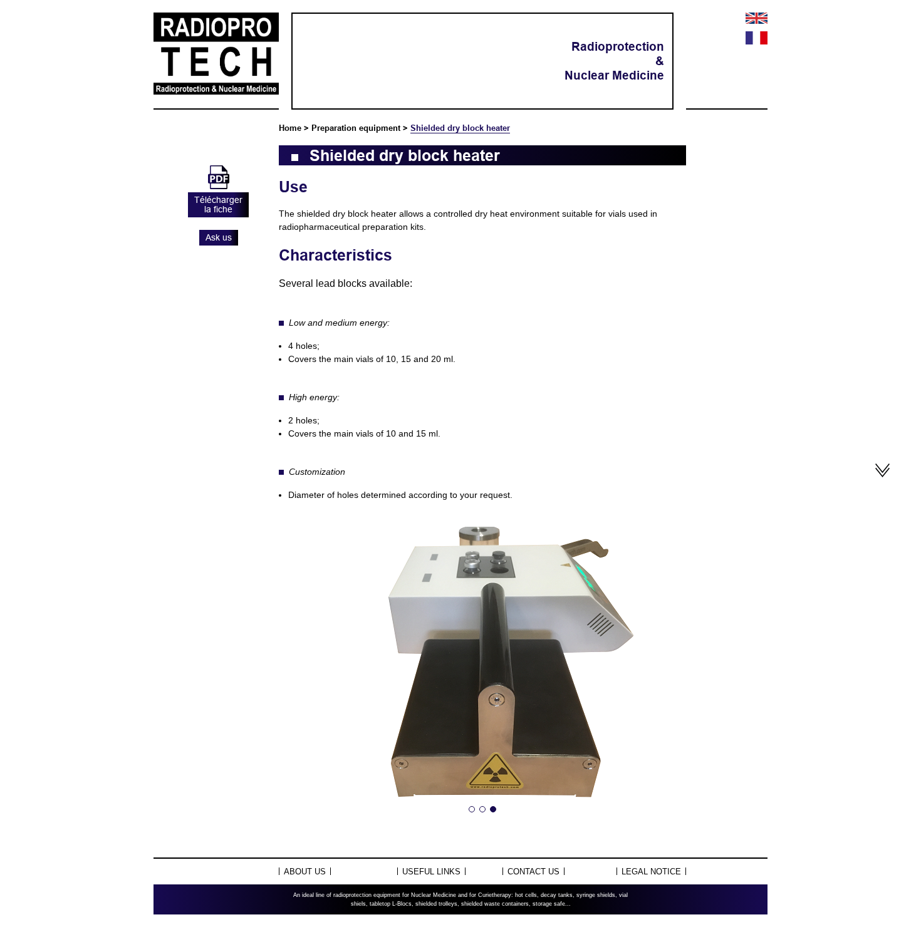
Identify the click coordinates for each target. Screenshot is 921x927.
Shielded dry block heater (460, 128)
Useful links (431, 871)
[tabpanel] (482, 677)
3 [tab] (493, 809)
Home (290, 128)
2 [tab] (482, 809)
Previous (301, 677)
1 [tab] (472, 809)
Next (663, 677)
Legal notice (651, 871)
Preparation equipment (355, 128)
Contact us (533, 871)
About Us (305, 871)
